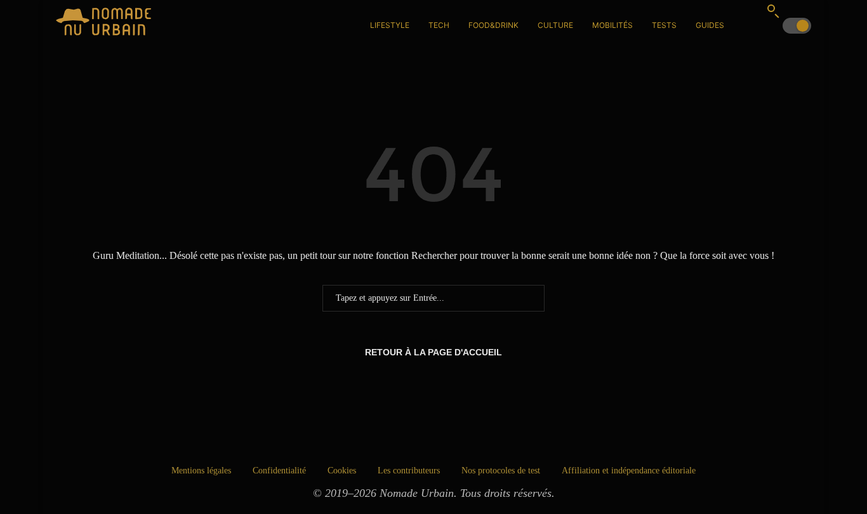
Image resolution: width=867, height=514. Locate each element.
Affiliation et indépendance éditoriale (629, 470)
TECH (438, 25)
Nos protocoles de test (500, 470)
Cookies (342, 470)
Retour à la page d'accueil (433, 352)
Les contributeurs (409, 470)
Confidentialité (279, 470)
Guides (710, 25)
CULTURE (555, 25)
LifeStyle (389, 25)
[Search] (773, 11)
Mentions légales (201, 470)
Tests (664, 25)
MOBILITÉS (612, 25)
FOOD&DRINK (493, 25)
